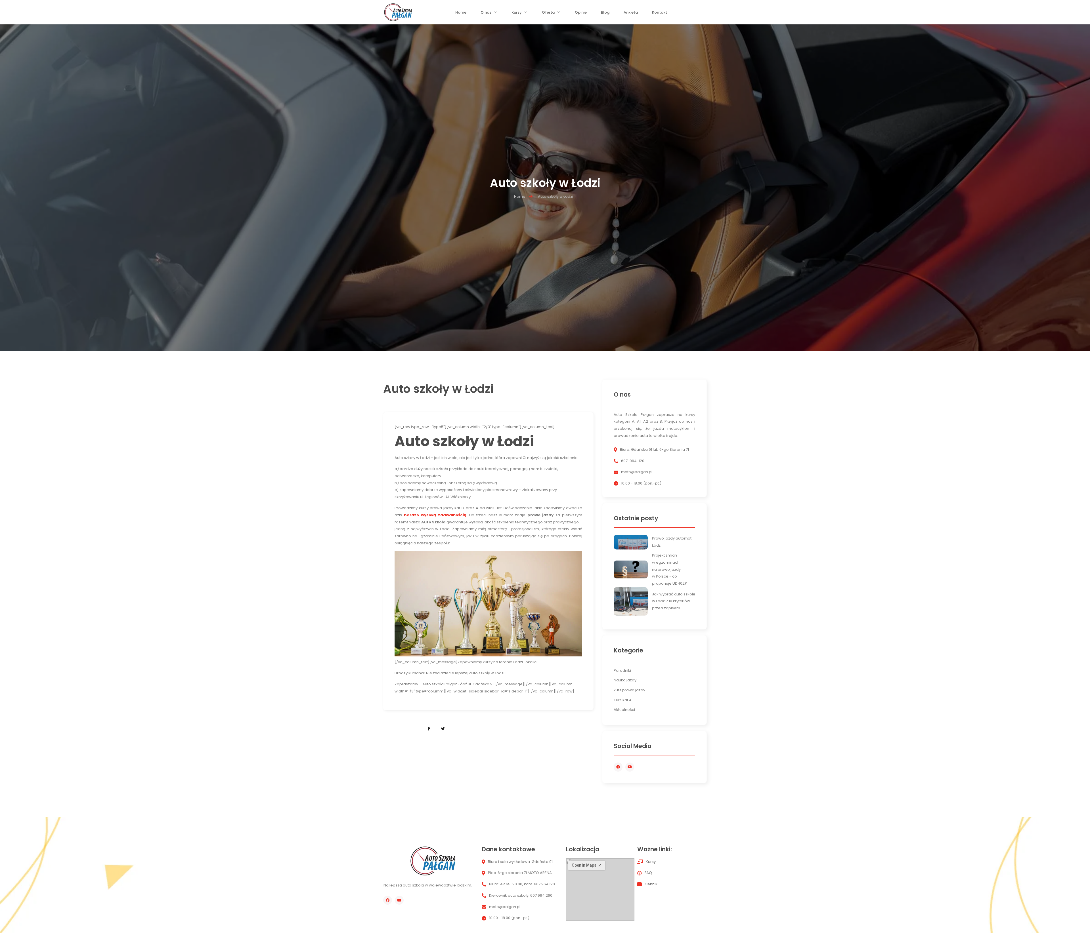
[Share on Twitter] (442, 728)
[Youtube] (629, 767)
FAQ (648, 872)
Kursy (517, 13)
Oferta (548, 13)
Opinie (581, 13)
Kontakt (659, 13)
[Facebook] (618, 767)
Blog (605, 13)
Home (460, 13)
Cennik (651, 884)
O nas (486, 13)
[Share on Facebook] (428, 728)
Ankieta (631, 13)
